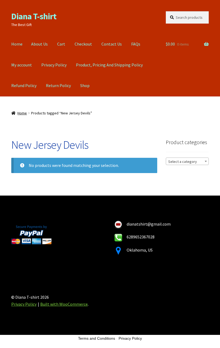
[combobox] (187, 161)
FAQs (135, 44)
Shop (85, 85)
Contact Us (111, 44)
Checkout (83, 44)
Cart (61, 44)
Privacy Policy (54, 65)
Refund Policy (23, 85)
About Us (39, 44)
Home (17, 44)
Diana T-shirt (33, 16)
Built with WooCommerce (64, 304)
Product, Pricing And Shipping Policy (109, 65)
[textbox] (187, 161)
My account (21, 65)
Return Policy (58, 85)
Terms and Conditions (96, 338)
